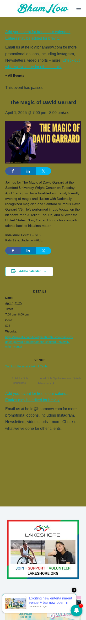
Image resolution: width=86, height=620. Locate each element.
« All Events (14, 75)
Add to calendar (30, 271)
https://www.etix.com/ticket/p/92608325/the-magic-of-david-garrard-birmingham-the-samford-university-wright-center (39, 342)
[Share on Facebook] (13, 171)
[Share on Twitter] (43, 171)
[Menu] (78, 8)
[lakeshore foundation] (43, 549)
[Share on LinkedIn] (28, 171)
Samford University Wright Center (26, 366)
